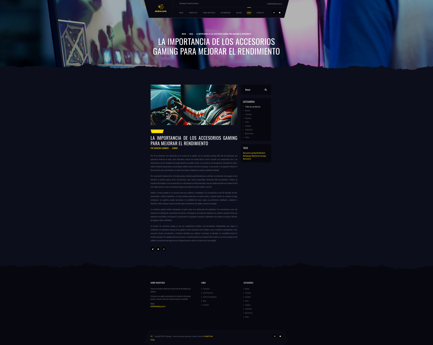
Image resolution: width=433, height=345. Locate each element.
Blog (249, 12)
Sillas (247, 137)
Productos (193, 12)
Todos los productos (253, 106)
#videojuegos (247, 155)
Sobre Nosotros (209, 12)
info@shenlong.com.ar (274, 3)
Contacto (260, 12)
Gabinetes (249, 129)
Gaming (175, 148)
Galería (239, 12)
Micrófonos (249, 133)
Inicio (181, 12)
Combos (248, 125)
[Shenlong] (160, 7)
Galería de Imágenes (210, 297)
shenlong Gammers (161, 148)
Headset (248, 118)
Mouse (247, 110)
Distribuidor (225, 12)
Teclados (248, 114)
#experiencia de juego (259, 155)
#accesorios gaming (249, 153)
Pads (247, 122)
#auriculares (247, 158)
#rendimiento (261, 153)
